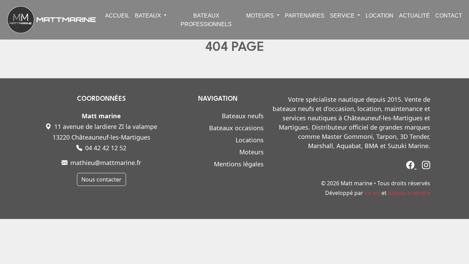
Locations (250, 140)
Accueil (117, 16)
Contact (448, 16)
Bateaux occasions (236, 128)
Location (379, 16)
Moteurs (251, 152)
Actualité (414, 16)
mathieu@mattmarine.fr (105, 162)
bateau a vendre (409, 193)
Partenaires (304, 16)
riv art (372, 193)
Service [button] (343, 16)
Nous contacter (101, 179)
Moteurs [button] (260, 16)
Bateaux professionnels (206, 20)
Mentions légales (239, 164)
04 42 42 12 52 (105, 148)
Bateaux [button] (148, 16)
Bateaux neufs (243, 116)
